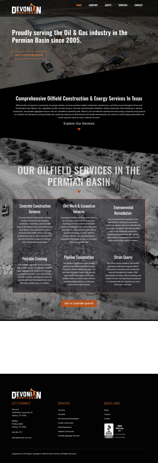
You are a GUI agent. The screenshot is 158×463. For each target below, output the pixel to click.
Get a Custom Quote (29, 55)
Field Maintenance (65, 427)
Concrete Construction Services (35, 208)
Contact (139, 5)
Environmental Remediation (123, 210)
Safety (108, 5)
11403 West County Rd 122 (22, 412)
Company (93, 5)
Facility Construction (65, 423)
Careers (107, 414)
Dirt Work (61, 414)
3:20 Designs (27, 454)
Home (79, 5)
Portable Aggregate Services (69, 436)
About (106, 410)
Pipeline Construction (79, 257)
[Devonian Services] (26, 12)
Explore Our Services (79, 123)
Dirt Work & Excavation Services (79, 208)
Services (123, 5)
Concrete (61, 410)
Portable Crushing (34, 258)
